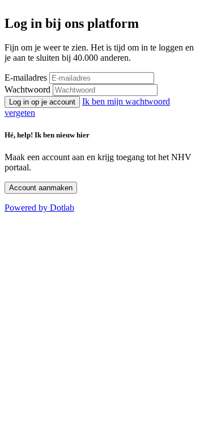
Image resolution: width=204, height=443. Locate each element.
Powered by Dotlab (39, 207)
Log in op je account (42, 102)
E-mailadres (26, 77)
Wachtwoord (27, 89)
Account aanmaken (41, 187)
